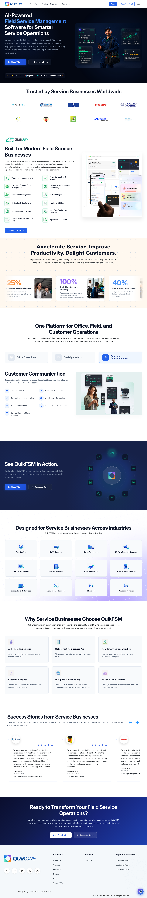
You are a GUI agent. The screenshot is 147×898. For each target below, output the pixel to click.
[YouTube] (14, 871)
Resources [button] (66, 4)
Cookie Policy (46, 892)
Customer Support (123, 860)
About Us (57, 860)
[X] (37, 871)
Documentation (122, 869)
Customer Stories (123, 865)
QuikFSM (88, 860)
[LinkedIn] (22, 871)
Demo (113, 4)
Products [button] (33, 4)
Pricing (45, 4)
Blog (55, 878)
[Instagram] (30, 871)
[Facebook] (7, 871)
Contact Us (58, 883)
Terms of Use (34, 892)
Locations (57, 869)
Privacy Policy (23, 892)
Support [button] (53, 4)
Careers (56, 865)
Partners (56, 874)
